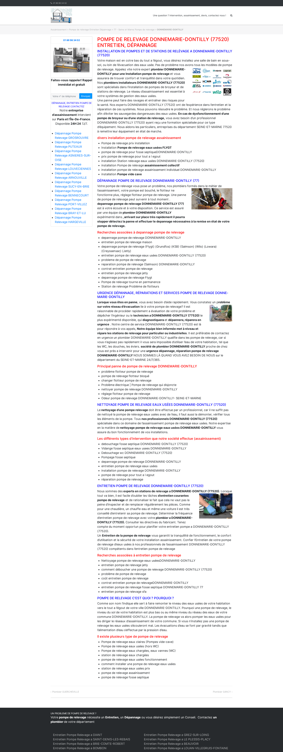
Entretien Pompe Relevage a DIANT (77, 735)
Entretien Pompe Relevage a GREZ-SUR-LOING (176, 735)
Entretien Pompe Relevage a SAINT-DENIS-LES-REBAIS (91, 739)
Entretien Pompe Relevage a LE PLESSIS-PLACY (177, 739)
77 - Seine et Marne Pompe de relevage (134, 29)
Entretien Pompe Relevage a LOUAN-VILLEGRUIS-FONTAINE (186, 748)
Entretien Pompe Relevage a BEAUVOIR (171, 743)
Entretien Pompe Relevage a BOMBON (79, 748)
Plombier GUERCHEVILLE (65, 691)
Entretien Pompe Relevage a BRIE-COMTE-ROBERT (89, 743)
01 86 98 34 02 (60, 3)
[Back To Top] (275, 744)
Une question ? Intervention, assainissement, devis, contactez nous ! (189, 15)
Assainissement (59, 29)
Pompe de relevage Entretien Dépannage (90, 29)
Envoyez (85, 96)
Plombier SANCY (222, 691)
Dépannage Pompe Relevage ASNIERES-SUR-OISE (73, 155)
